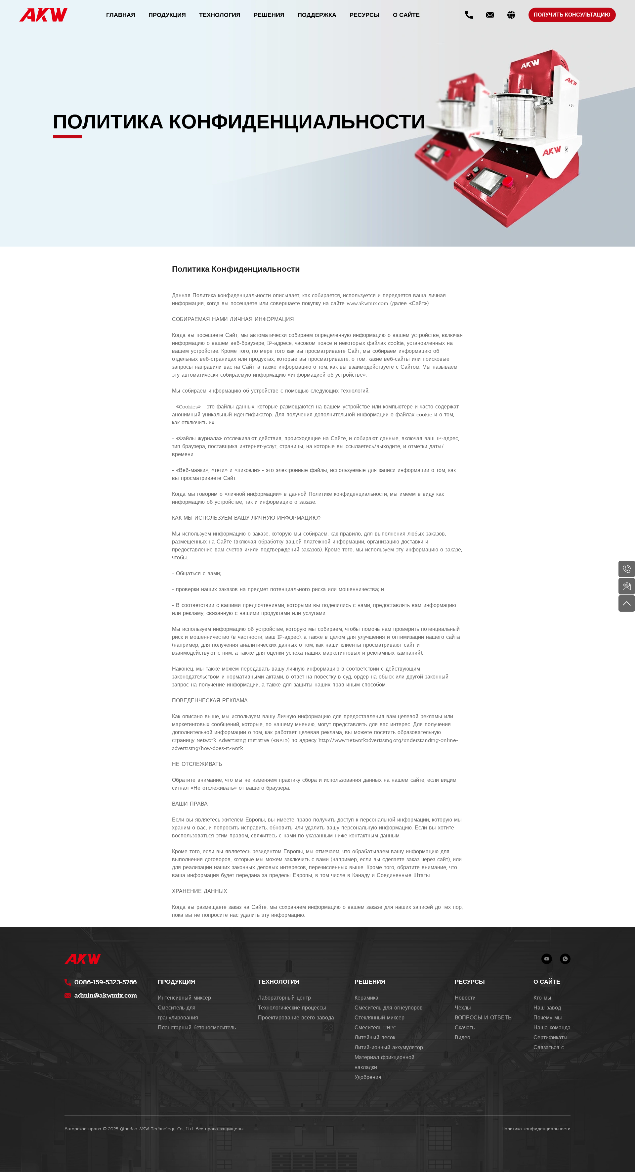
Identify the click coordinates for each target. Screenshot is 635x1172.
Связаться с (548, 1048)
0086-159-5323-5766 (105, 982)
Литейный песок (375, 1038)
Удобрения (368, 1077)
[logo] (43, 15)
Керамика (366, 998)
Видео (462, 1038)
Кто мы (542, 998)
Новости (465, 998)
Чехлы (463, 1008)
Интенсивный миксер (184, 998)
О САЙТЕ (406, 15)
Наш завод (547, 1008)
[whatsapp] (565, 959)
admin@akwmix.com (105, 995)
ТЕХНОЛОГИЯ (219, 15)
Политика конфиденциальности (536, 1129)
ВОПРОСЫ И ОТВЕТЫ (484, 1018)
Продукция (167, 15)
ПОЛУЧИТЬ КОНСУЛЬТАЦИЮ (572, 15)
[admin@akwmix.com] (626, 586)
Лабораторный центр (284, 998)
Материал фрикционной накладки (384, 1062)
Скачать (465, 1028)
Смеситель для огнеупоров (389, 1008)
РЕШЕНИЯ (269, 15)
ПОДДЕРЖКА (317, 15)
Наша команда (552, 1028)
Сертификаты (550, 1038)
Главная (120, 15)
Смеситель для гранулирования (178, 1013)
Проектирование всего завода (296, 1018)
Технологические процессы (292, 1008)
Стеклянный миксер (379, 1018)
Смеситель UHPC (376, 1028)
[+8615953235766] (626, 569)
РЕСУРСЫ (365, 15)
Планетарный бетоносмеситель (197, 1028)
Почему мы (547, 1018)
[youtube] (546, 959)
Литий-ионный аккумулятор (389, 1048)
